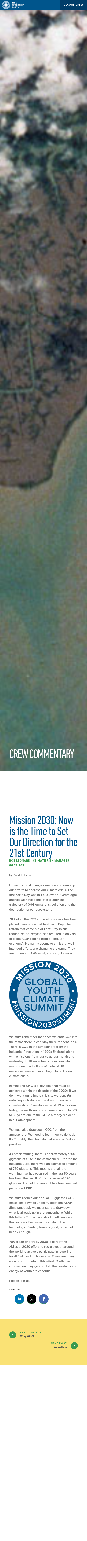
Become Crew (73, 4)
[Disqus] (43, 1459)
